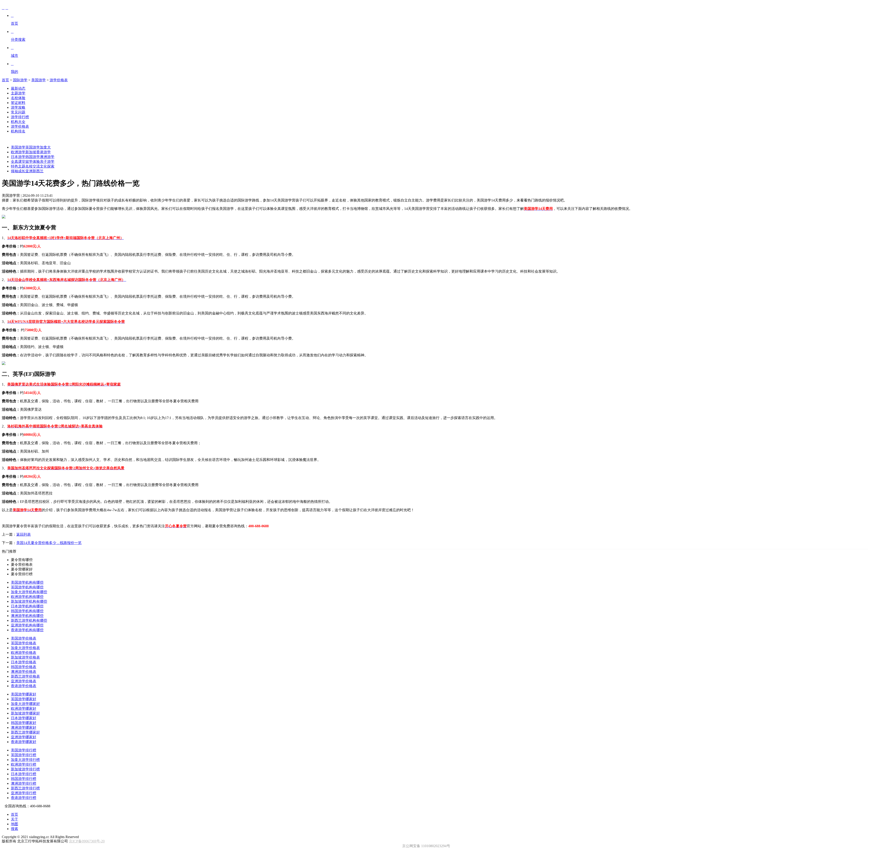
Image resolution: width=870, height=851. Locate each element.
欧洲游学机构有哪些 (27, 597)
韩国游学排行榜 (23, 779)
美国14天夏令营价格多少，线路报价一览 (49, 543)
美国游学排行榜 (23, 750)
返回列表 (23, 534)
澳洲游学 (47, 157)
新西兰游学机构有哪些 (29, 620)
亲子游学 (47, 161)
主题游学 (18, 93)
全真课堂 (18, 161)
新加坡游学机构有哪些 (29, 601)
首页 (5, 80)
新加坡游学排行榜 (25, 769)
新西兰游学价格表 (25, 676)
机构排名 (18, 131)
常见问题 (18, 112)
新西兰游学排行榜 (25, 788)
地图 (14, 824)
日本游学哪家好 (23, 718)
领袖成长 (18, 171)
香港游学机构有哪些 (27, 630)
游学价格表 (59, 80)
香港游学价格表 (23, 686)
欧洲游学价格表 (23, 652)
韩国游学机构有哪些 (27, 611)
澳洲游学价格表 (23, 672)
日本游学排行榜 (23, 774)
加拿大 (45, 147)
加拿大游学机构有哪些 (29, 592)
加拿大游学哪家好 (25, 704)
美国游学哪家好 (23, 694)
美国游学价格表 (23, 638)
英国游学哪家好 (23, 699)
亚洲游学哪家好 (23, 737)
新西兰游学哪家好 (25, 732)
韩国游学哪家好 (23, 723)
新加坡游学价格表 (25, 657)
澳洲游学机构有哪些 (27, 616)
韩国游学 (32, 157)
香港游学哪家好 (23, 742)
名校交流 (32, 166)
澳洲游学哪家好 (23, 727)
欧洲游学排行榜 (23, 764)
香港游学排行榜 (23, 798)
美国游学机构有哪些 (27, 582)
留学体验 (32, 161)
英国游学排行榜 (23, 755)
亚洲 (29, 171)
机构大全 (18, 122)
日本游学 (18, 157)
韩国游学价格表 (23, 667)
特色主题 (18, 166)
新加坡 (30, 152)
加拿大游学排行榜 (25, 760)
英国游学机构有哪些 (27, 587)
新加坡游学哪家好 (25, 713)
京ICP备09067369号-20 (87, 841)
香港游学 (43, 152)
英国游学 (32, 147)
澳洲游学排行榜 (23, 783)
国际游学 (20, 80)
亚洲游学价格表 (23, 681)
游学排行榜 (20, 117)
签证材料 (18, 103)
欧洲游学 (18, 152)
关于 (14, 819)
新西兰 (38, 171)
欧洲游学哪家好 (23, 708)
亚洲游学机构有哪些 (27, 625)
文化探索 (47, 166)
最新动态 (18, 88)
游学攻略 (18, 107)
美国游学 (38, 80)
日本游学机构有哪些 (27, 606)
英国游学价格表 (23, 643)
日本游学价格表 (23, 662)
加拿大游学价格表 (25, 648)
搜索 (14, 829)
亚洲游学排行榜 (23, 793)
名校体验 (18, 98)
